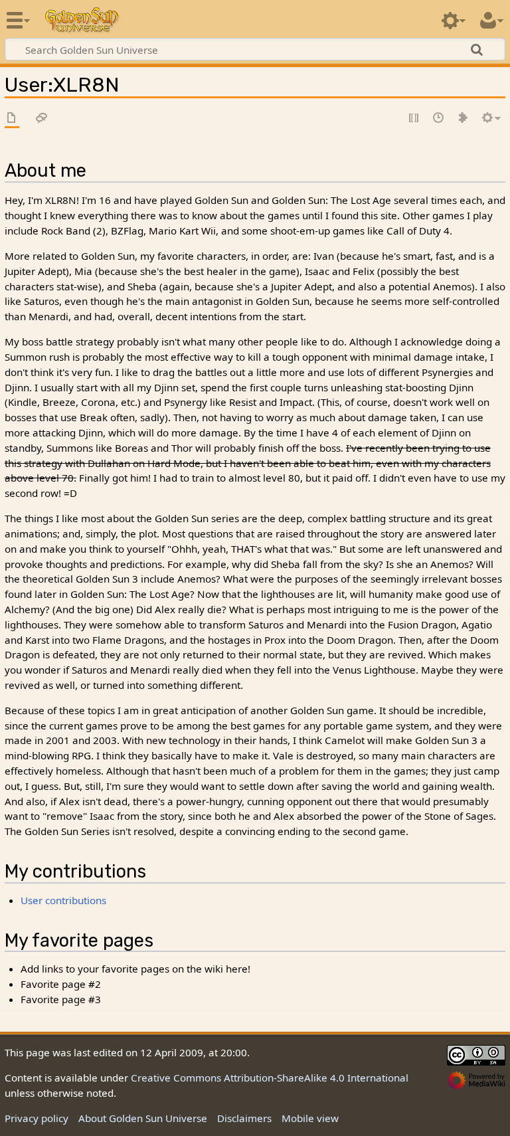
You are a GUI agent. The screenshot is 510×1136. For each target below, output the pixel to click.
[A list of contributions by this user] (463, 118)
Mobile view (310, 1118)
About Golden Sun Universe (142, 1118)
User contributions (63, 900)
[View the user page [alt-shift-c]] (12, 118)
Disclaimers (244, 1118)
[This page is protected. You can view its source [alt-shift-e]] (414, 118)
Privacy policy (36, 1118)
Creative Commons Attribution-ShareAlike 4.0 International (269, 1077)
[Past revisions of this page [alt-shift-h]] (439, 118)
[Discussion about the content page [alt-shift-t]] (42, 118)
